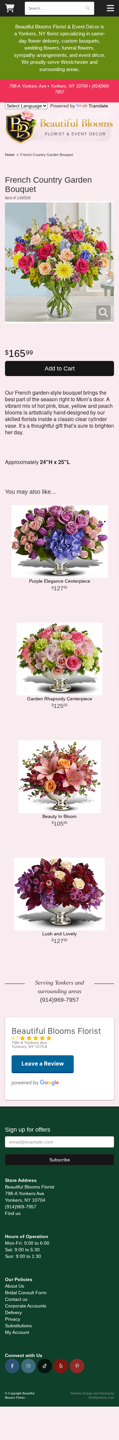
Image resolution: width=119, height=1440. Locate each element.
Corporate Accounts (25, 1305)
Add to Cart (60, 368)
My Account (17, 1332)
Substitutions (18, 1325)
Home (10, 155)
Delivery (13, 1312)
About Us (14, 1286)
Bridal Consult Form (26, 1292)
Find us (12, 1213)
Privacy (12, 1319)
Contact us (16, 1299)
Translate (98, 105)
